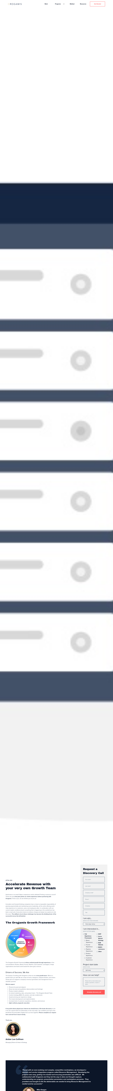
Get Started (97, 4)
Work (46, 4)
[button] (58, 4)
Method (72, 4)
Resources (83, 4)
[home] (15, 4)
